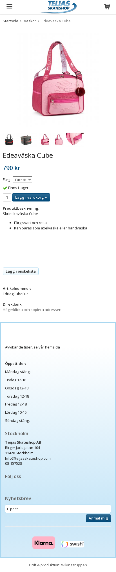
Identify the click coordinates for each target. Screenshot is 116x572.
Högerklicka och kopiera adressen (32, 309)
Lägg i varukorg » (31, 197)
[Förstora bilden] (58, 79)
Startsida (10, 20)
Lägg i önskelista (21, 271)
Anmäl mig (98, 518)
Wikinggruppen (74, 564)
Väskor (30, 20)
